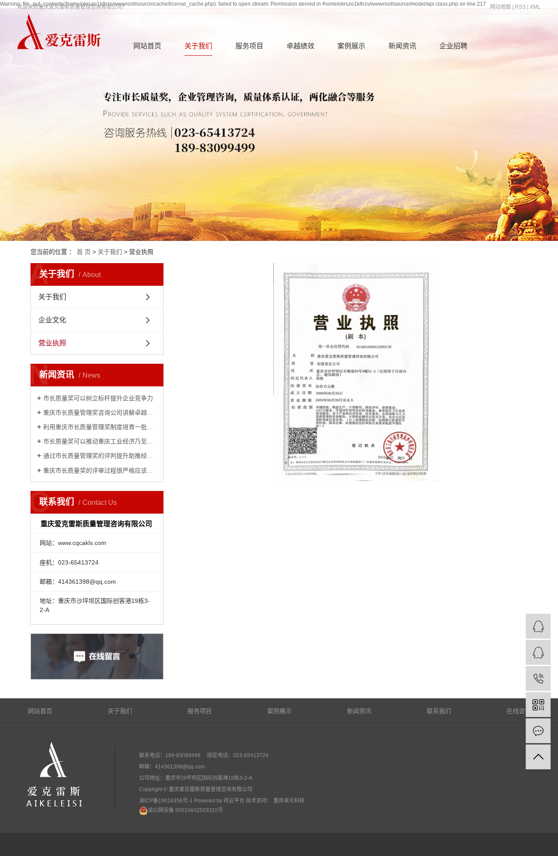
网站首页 (147, 46)
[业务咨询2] (538, 652)
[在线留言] (538, 730)
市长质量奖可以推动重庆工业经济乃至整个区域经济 (100, 441)
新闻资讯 (402, 46)
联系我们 (439, 710)
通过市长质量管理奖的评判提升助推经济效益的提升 (100, 455)
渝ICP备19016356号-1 (166, 801)
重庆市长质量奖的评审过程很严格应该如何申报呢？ (100, 470)
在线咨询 (519, 710)
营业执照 (52, 343)
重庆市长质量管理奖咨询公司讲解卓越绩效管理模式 (100, 412)
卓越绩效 (300, 46)
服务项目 (249, 46)
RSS (520, 7)
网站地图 (500, 7)
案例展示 (351, 46)
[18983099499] (538, 678)
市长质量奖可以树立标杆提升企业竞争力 (98, 398)
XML (535, 7)
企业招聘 (453, 46)
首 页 (84, 251)
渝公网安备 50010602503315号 (185, 810)
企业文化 (52, 320)
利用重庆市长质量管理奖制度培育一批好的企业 (100, 426)
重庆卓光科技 (288, 801)
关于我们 (198, 46)
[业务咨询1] (538, 626)
